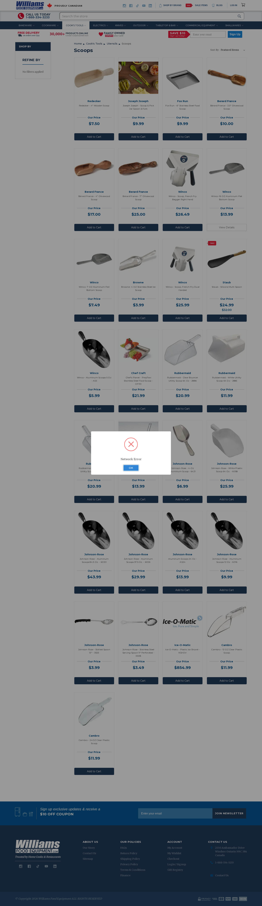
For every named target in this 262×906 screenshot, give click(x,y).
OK (131, 467)
